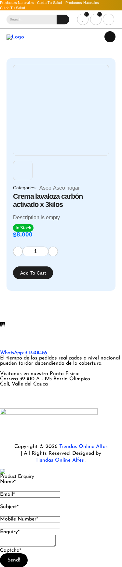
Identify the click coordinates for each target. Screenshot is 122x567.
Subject (9, 506)
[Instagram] (8, 395)
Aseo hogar (66, 188)
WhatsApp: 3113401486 (23, 353)
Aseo (45, 188)
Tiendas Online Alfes (83, 446)
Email (7, 494)
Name (8, 481)
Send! (13, 560)
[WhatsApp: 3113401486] (8, 342)
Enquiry (10, 531)
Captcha (10, 550)
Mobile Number (19, 519)
